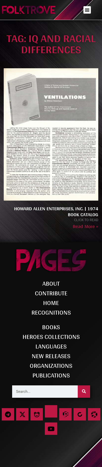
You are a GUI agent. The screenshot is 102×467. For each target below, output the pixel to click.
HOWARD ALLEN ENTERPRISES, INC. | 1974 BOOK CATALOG (56, 211)
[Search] (84, 391)
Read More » (85, 226)
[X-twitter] (22, 414)
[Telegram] (8, 414)
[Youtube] (51, 428)
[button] (87, 10)
